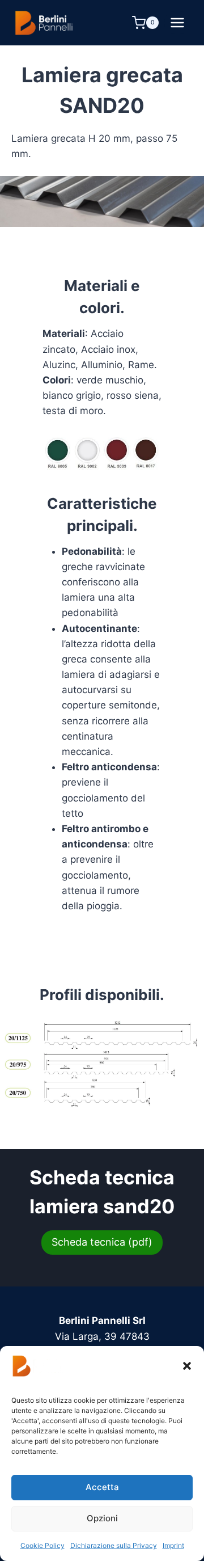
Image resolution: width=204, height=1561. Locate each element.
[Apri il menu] (177, 22)
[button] (187, 1366)
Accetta (102, 1487)
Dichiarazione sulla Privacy (113, 1545)
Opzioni (102, 1518)
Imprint (173, 1545)
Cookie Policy (42, 1545)
